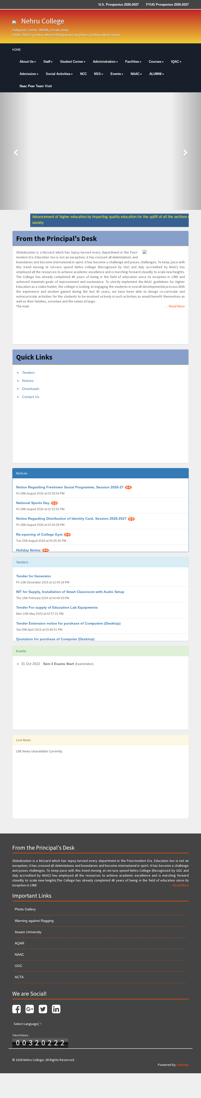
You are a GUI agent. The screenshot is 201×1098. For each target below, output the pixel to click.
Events (116, 74)
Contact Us (30, 397)
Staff (46, 61)
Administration (104, 61)
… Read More (175, 306)
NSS (97, 74)
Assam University (28, 932)
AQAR (19, 943)
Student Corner (71, 61)
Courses (155, 61)
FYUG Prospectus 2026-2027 (167, 4)
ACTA (19, 977)
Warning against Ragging (34, 921)
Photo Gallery (25, 909)
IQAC (175, 61)
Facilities (132, 61)
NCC (83, 74)
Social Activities (58, 74)
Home (16, 49)
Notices (27, 381)
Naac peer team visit (36, 86)
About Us (27, 61)
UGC (18, 966)
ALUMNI (155, 74)
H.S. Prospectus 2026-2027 (119, 4)
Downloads (30, 389)
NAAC (135, 74)
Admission (28, 74)
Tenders (28, 372)
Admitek (182, 1064)
